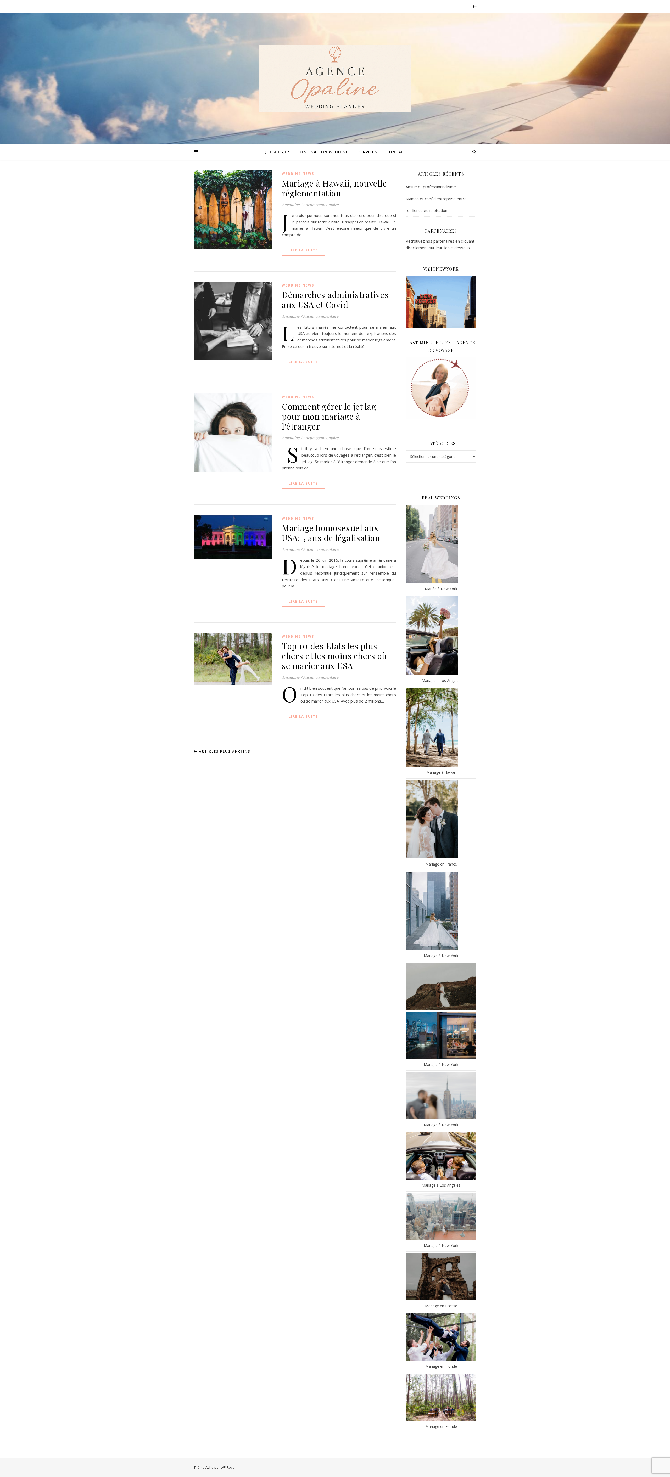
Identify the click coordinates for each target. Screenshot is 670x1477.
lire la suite (303, 250)
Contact (396, 151)
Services (367, 151)
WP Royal (228, 1467)
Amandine (291, 204)
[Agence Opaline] (335, 78)
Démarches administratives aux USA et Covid (335, 299)
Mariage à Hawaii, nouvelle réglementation (334, 188)
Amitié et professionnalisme (431, 186)
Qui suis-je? (276, 151)
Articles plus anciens (224, 751)
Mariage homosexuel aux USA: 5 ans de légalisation (331, 532)
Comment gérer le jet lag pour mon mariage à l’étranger (329, 416)
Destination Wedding (324, 151)
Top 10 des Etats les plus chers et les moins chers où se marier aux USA (334, 655)
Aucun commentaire (321, 204)
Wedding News (298, 173)
